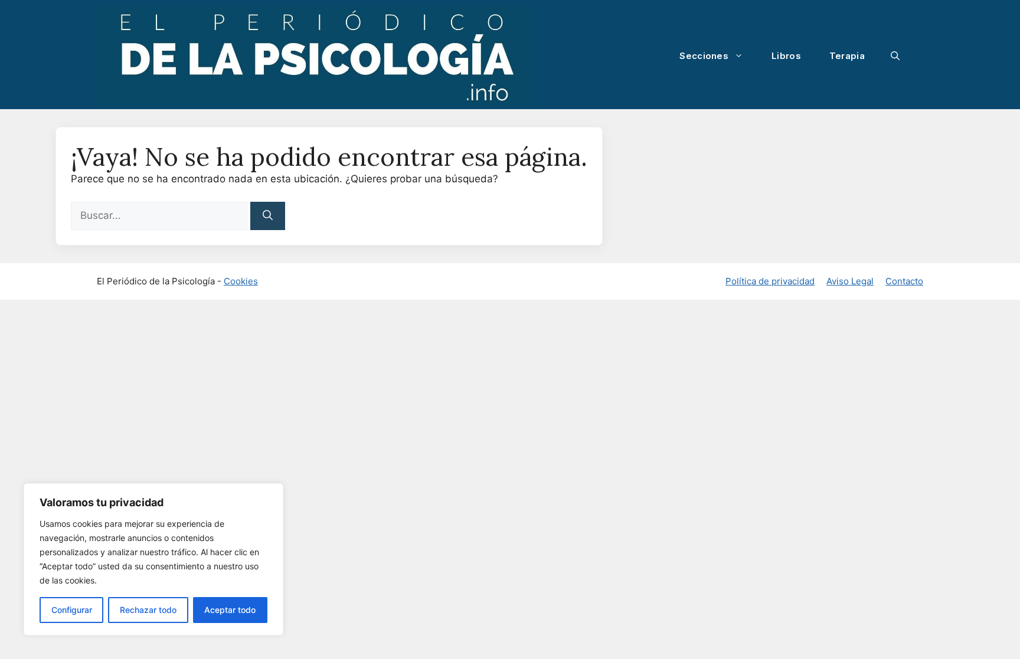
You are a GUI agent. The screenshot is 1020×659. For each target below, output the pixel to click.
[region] (153, 559)
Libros (786, 55)
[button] (895, 56)
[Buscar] (267, 216)
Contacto (904, 281)
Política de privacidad (770, 281)
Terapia (847, 55)
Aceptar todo (230, 610)
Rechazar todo (148, 610)
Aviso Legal (850, 281)
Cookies (241, 281)
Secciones (703, 55)
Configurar (71, 610)
